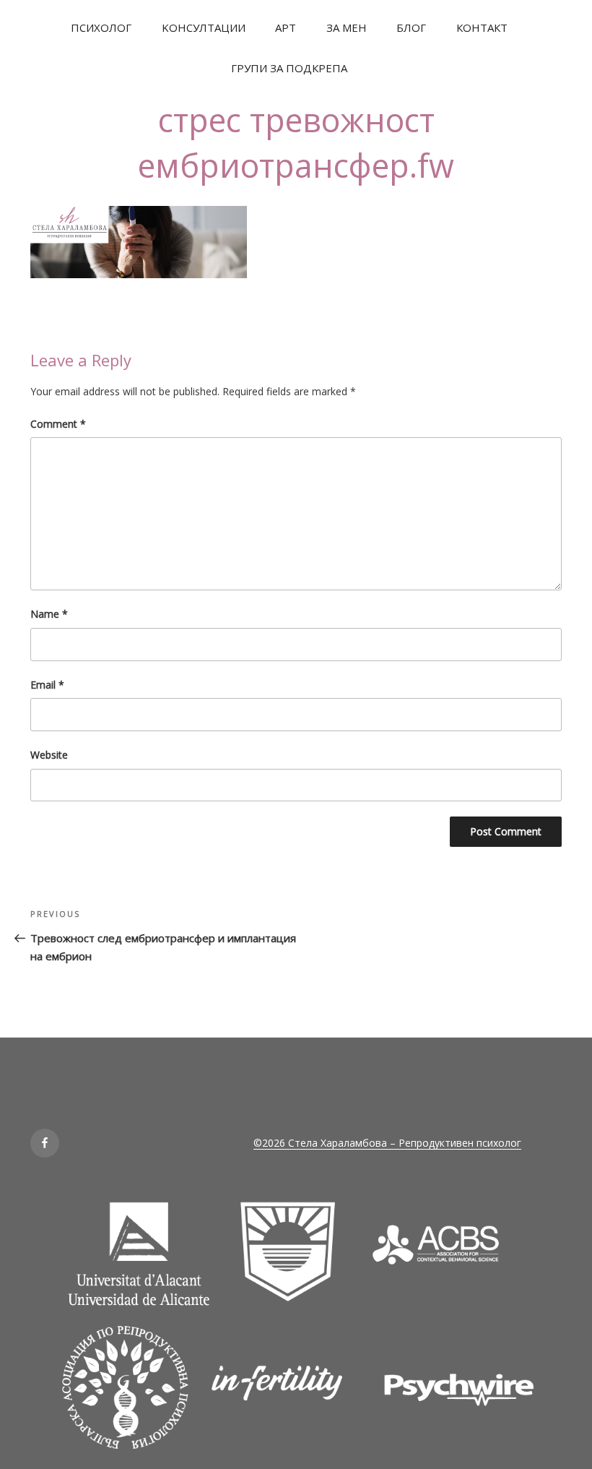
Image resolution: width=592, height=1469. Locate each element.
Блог (411, 27)
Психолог (101, 27)
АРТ (285, 27)
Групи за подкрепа (289, 68)
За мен (346, 27)
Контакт (482, 27)
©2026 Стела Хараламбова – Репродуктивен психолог (387, 1143)
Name (49, 614)
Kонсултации (203, 27)
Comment (58, 424)
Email (47, 685)
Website (49, 755)
